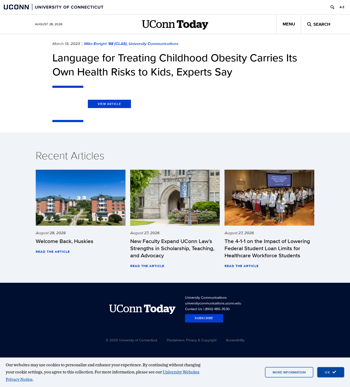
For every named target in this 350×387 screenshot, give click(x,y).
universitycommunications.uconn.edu (213, 303)
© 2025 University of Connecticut (131, 339)
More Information (289, 372)
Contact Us (193, 308)
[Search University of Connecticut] (332, 7)
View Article (109, 104)
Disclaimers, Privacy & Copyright (191, 339)
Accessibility (235, 339)
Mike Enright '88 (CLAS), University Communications (131, 43)
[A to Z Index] (342, 7)
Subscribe (204, 318)
